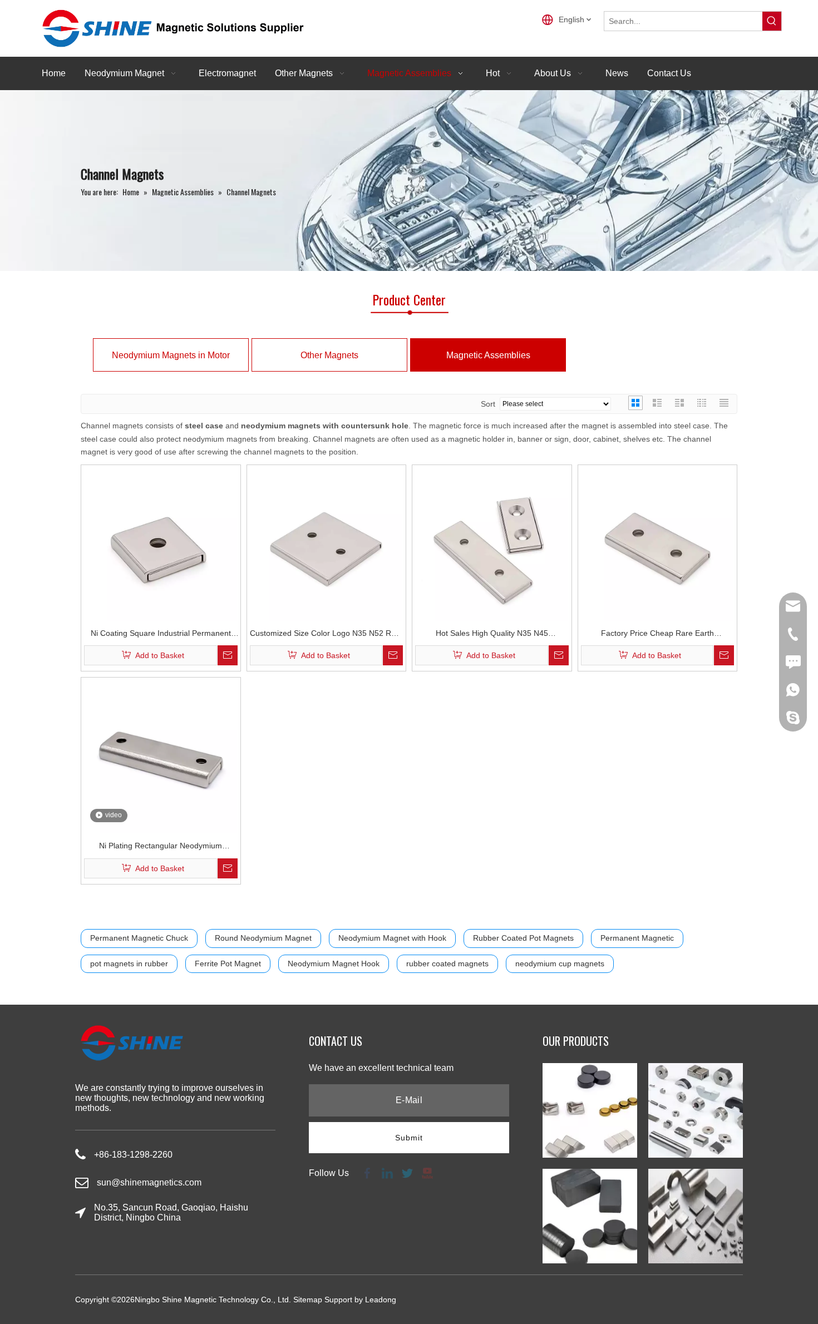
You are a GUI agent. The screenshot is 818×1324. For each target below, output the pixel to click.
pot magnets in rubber (129, 963)
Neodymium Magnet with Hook (392, 937)
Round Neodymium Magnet (263, 937)
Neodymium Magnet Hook (334, 963)
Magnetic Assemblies (488, 355)
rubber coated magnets (447, 963)
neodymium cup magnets (559, 963)
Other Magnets (329, 355)
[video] (161, 756)
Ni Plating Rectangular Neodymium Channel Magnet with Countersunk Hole (161, 847)
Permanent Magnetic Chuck (139, 937)
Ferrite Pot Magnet (228, 963)
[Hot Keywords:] (771, 21)
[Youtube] (426, 1173)
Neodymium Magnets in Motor (171, 355)
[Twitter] (407, 1173)
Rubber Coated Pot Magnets (523, 937)
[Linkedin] (387, 1173)
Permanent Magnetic (637, 937)
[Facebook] (367, 1173)
